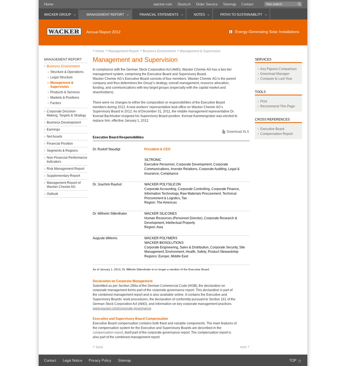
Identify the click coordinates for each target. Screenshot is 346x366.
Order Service (207, 4)
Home (48, 4)
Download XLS (238, 132)
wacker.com (163, 4)
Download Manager (275, 74)
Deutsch (184, 4)
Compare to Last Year (276, 79)
